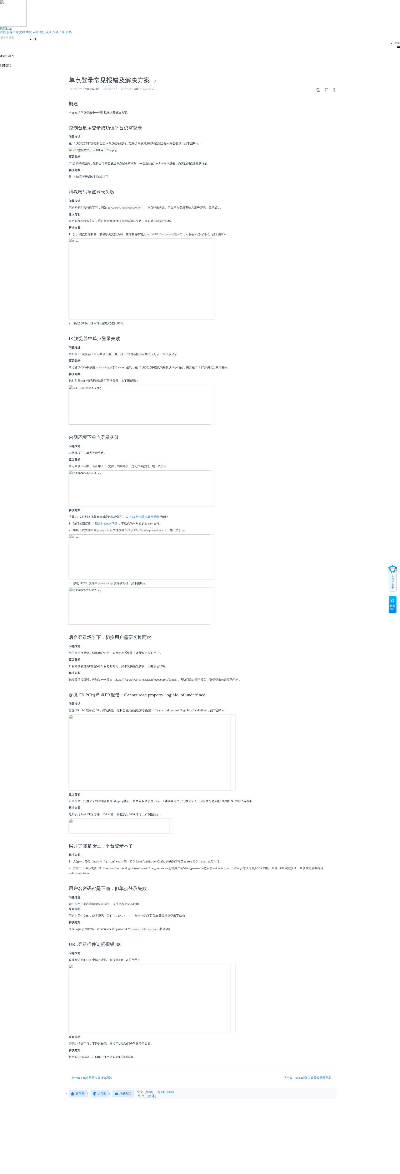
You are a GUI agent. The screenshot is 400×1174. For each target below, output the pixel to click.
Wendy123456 (92, 88)
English (160, 1092)
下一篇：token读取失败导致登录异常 (308, 1077)
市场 (69, 32)
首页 (3, 32)
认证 (49, 32)
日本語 (169, 1092)
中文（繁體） (146, 1092)
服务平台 (12, 32)
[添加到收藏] (326, 90)
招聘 (55, 32)
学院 (29, 32)
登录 (397, 43)
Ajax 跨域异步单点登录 (144, 516)
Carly (136, 88)
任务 (62, 32)
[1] (35, 39)
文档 (22, 32)
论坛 (42, 32)
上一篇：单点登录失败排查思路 (91, 1077)
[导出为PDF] (334, 90)
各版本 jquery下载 (105, 523)
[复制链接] (318, 90)
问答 (35, 32)
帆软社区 (6, 28)
